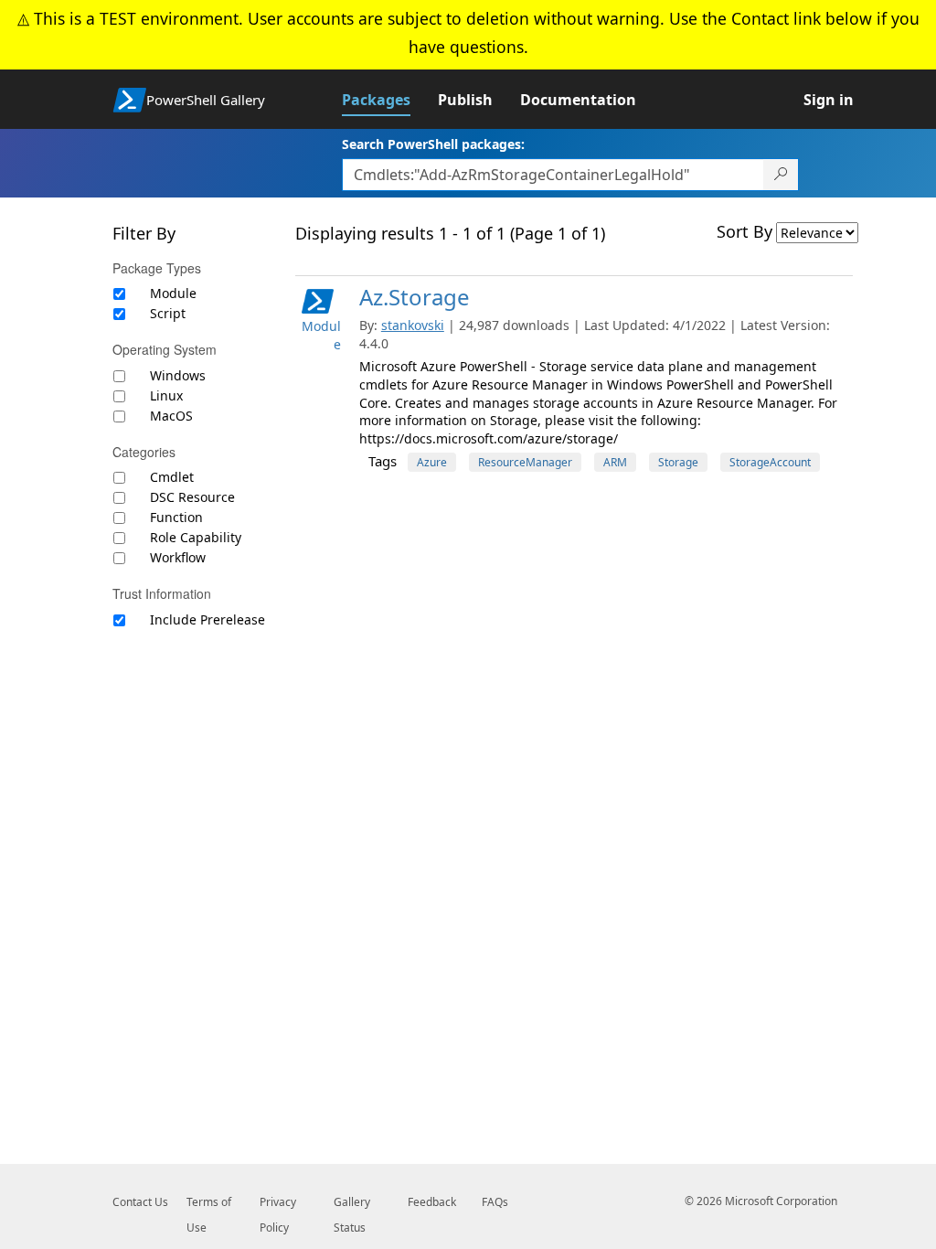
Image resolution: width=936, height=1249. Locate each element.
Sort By (744, 231)
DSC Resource (192, 497)
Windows (178, 375)
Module (173, 293)
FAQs (495, 1202)
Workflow (178, 557)
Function (176, 517)
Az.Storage (414, 297)
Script (168, 313)
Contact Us (140, 1202)
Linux (166, 395)
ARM (615, 462)
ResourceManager (525, 462)
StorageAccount (770, 462)
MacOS (171, 415)
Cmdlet (172, 477)
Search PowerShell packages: (433, 144)
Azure (432, 462)
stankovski (412, 325)
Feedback (432, 1202)
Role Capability (195, 537)
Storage (678, 462)
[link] (390, 100)
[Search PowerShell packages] (781, 174)
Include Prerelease (207, 619)
